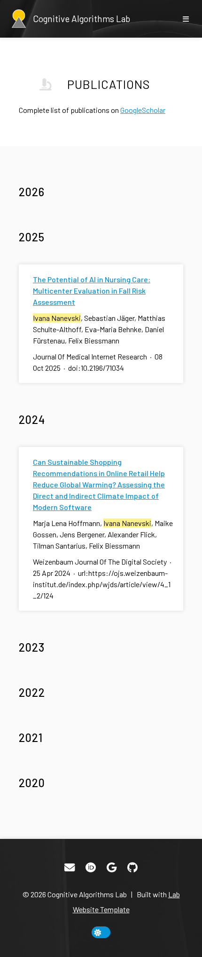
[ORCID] (90, 867)
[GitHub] (132, 867)
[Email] (69, 867)
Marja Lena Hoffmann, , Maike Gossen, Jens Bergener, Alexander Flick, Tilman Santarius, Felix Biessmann (103, 534)
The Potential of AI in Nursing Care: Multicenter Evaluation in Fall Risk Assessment (91, 290)
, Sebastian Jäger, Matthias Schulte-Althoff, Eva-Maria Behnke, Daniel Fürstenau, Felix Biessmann (99, 329)
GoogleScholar (142, 109)
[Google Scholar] (111, 867)
